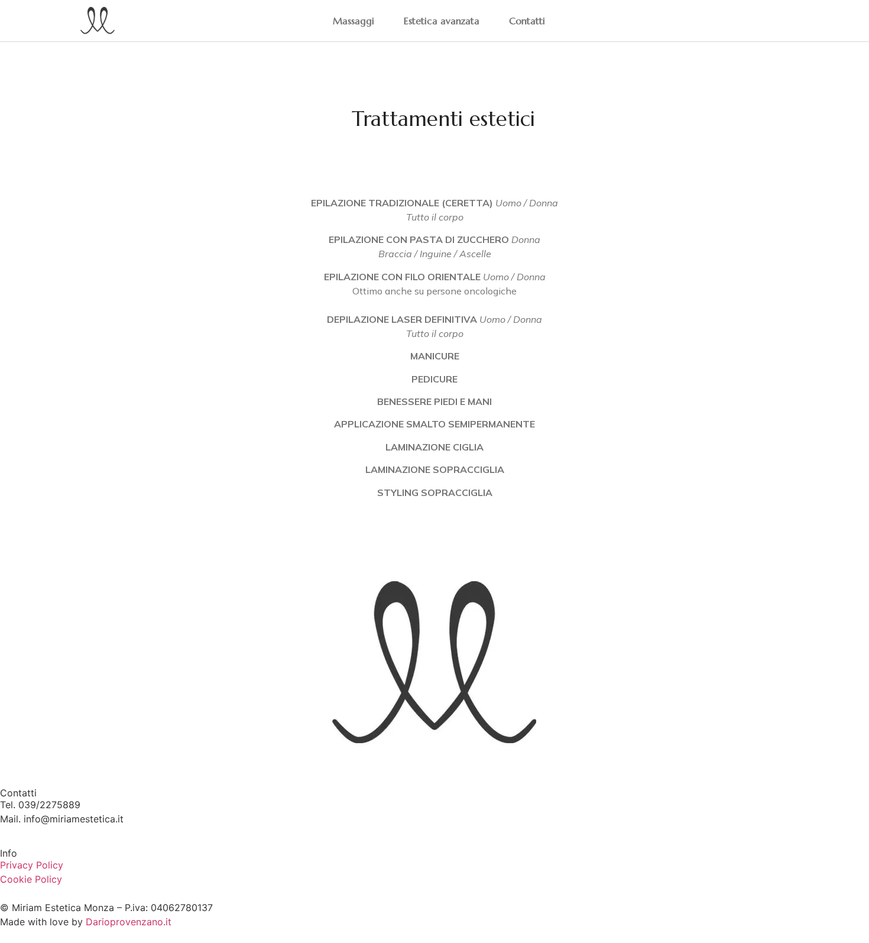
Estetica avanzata (441, 21)
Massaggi (353, 21)
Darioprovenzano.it (128, 922)
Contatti (527, 21)
